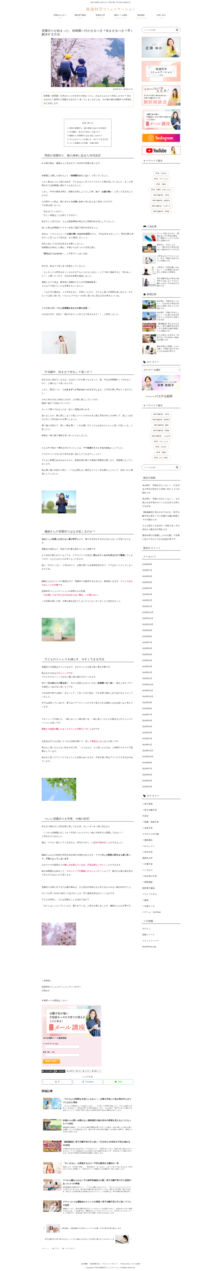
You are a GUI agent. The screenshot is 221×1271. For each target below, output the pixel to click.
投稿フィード (148, 934)
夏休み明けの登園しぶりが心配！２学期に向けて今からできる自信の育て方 (161, 537)
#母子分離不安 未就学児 (161, 200)
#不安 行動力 (161, 184)
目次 (84, 123)
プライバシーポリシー (110, 1264)
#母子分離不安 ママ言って (161, 206)
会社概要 (84, 1264)
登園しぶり (97, 1071)
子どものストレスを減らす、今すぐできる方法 (88, 139)
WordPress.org (149, 946)
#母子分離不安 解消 (161, 425)
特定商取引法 (95, 1264)
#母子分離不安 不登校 (161, 211)
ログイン (146, 928)
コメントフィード (150, 940)
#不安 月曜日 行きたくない (161, 189)
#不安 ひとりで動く (161, 458)
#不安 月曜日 (161, 452)
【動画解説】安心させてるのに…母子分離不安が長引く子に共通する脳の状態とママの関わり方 (161, 516)
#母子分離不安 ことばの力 (161, 436)
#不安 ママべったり (161, 179)
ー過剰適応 (61, 1071)
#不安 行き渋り (161, 173)
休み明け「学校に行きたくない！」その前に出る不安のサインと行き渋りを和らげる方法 (161, 502)
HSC (79, 1071)
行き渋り (87, 1071)
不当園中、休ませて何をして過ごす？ (85, 132)
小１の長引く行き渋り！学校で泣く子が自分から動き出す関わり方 (161, 528)
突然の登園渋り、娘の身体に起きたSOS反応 (87, 128)
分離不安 (71, 1071)
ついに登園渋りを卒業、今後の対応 (84, 143)
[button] (177, 30)
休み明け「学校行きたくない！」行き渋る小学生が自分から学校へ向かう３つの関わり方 (161, 489)
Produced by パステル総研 (130, 1264)
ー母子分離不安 (49, 1071)
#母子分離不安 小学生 (161, 195)
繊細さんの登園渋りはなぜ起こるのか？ (85, 135)
